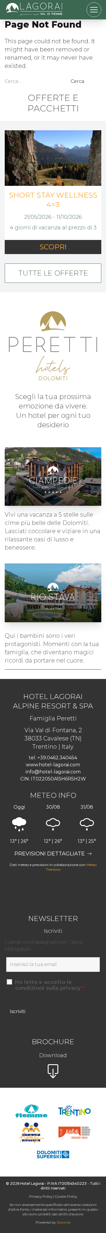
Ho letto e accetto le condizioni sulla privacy (50, 985)
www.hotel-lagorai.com (53, 765)
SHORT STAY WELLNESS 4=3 (53, 200)
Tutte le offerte (53, 273)
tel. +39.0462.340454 (53, 757)
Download (53, 1055)
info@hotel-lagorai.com (53, 772)
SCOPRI (53, 247)
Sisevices (63, 1222)
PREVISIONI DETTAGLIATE (49, 853)
